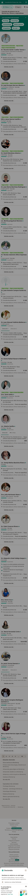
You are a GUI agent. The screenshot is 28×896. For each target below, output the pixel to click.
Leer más (10, 894)
